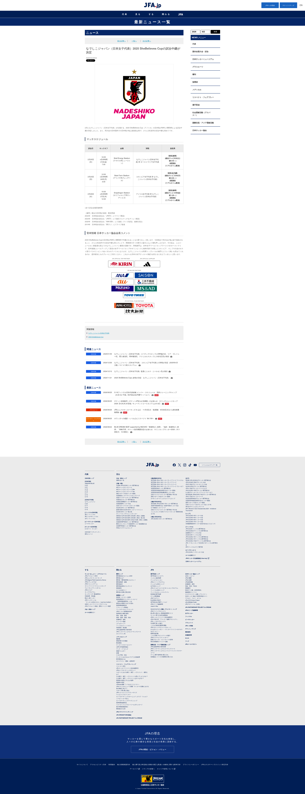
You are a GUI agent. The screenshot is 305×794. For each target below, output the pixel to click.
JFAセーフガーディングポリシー (126, 670)
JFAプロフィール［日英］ (193, 604)
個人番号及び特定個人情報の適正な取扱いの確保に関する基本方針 (156, 764)
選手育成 (196, 104)
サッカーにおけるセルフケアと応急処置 (128, 657)
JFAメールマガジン (191, 644)
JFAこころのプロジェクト (158, 621)
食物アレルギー (120, 651)
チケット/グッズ (288, 5)
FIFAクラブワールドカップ (124, 528)
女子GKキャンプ (155, 586)
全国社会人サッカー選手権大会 (125, 499)
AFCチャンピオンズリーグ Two (125, 491)
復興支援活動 (154, 633)
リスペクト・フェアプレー (203, 97)
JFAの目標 (188, 580)
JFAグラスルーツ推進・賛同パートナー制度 (98, 606)
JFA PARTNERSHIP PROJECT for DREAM (129, 718)
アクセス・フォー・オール (193, 598)
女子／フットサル (90, 518)
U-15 (86, 497)
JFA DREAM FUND (191, 602)
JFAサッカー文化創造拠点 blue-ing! (196, 558)
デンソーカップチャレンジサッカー (126, 514)
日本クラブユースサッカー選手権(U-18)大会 (164, 494)
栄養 (117, 653)
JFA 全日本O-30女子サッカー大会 (196, 482)
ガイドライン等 (120, 634)
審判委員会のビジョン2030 (124, 576)
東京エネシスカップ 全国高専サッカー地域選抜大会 (131, 524)
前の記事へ (121, 41)
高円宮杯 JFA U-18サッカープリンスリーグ (163, 484)
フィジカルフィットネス (123, 625)
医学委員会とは (120, 659)
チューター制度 (120, 621)
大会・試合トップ (121, 478)
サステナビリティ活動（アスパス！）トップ (164, 609)
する (151, 14)
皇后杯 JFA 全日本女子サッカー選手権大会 (198, 480)
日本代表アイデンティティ (93, 532)
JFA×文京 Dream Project (192, 600)
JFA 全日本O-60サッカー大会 (194, 519)
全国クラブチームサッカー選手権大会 (127, 497)
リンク (187, 641)
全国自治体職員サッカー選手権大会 (126, 501)
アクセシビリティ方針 (98, 764)
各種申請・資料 (120, 619)
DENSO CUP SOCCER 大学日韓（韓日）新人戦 (130, 518)
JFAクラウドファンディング (124, 712)
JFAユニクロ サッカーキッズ (93, 578)
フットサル (188, 616)
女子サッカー (189, 613)
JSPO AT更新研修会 (122, 647)
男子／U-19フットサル (91, 516)
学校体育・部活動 (90, 596)
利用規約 (112, 764)
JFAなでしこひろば (90, 582)
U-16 (86, 495)
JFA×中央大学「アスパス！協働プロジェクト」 (164, 619)
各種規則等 (188, 635)
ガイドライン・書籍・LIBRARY (125, 661)
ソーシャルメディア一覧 (209, 465)
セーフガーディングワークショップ (126, 700)
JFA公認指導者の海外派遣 (124, 629)
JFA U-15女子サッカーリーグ (194, 496)
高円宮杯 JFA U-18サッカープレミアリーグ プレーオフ (167, 486)
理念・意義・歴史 (121, 615)
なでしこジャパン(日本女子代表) (98, 333)
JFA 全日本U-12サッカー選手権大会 (161, 519)
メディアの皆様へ (148, 769)
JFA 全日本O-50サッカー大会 (194, 517)
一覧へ (134, 41)
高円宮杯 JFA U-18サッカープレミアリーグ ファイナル (167, 480)
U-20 (86, 504)
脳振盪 (118, 639)
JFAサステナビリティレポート (160, 637)
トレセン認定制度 (156, 578)
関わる (166, 14)
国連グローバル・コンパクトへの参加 (162, 639)
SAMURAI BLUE (89, 483)
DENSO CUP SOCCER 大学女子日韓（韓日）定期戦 (131, 520)
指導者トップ (120, 595)
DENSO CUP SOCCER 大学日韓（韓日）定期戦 (130, 516)
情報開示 (188, 588)
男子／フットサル (90, 514)
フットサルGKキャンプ (157, 590)
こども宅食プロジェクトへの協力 (160, 635)
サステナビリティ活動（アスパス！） (196, 594)
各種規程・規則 (189, 584)
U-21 (86, 487)
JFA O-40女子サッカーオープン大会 (196, 484)
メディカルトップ (121, 637)
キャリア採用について (165, 769)
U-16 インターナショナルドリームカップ (163, 498)
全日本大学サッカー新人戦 (124, 512)
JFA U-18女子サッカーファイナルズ (196, 488)
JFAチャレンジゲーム (91, 584)
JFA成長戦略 (189, 582)
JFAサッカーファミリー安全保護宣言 (162, 617)
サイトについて (82, 764)
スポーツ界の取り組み (122, 690)
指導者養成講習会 (121, 605)
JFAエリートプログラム (158, 582)
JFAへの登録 (270, 5)
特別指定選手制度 (156, 594)
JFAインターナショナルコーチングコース (128, 632)
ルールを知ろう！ (191, 555)
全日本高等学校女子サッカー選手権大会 (197, 498)
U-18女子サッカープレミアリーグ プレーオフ (199, 492)
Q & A (187, 638)
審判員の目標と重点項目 (123, 592)
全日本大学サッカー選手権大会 (125, 508)
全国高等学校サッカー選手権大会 (161, 488)
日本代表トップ (89, 478)
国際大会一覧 (120, 480)
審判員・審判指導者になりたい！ (126, 580)
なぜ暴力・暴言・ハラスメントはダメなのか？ (130, 678)
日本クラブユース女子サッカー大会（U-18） (199, 504)
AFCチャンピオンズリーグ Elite (125, 489)
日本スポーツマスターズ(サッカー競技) (128, 506)
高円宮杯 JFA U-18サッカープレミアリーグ (163, 482)
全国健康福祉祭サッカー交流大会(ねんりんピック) (200, 523)
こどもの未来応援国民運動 (158, 625)
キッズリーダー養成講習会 (93, 594)
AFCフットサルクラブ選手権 (194, 547)
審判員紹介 (119, 584)
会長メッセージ (189, 576)
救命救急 (119, 643)
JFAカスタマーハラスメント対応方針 (214, 764)
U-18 (86, 491)
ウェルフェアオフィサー (123, 694)
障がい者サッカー (90, 598)
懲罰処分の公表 (120, 709)
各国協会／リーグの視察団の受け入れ (162, 657)
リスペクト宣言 (120, 666)
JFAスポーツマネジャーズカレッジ (161, 627)
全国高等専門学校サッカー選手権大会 (127, 522)
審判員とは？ (120, 578)
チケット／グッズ (190, 629)
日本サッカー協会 (199, 130)
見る (138, 14)
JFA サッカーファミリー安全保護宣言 (127, 668)
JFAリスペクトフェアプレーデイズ (126, 692)
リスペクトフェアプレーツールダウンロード (129, 705)
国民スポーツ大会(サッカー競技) (126, 493)
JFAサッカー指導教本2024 (124, 611)
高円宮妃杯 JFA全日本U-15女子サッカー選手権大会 (201, 494)
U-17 (86, 493)
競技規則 (119, 588)
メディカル (196, 89)
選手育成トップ (155, 574)
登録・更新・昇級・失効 (123, 617)
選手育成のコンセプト (157, 576)
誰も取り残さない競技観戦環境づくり (162, 613)
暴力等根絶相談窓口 (122, 707)
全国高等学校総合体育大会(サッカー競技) (163, 490)
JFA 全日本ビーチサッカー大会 (195, 552)
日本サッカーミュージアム (203, 59)
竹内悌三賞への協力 (156, 623)
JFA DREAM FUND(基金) (123, 715)
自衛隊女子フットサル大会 (193, 533)
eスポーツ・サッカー (91, 529)
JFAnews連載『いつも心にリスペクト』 (128, 684)
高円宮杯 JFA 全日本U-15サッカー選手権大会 (164, 503)
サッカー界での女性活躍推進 (159, 615)
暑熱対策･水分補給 (121, 641)
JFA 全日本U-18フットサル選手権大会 (197, 537)
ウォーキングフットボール (93, 588)
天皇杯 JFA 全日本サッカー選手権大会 (127, 485)
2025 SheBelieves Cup (95, 337)
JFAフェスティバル (90, 600)
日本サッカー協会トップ (192, 574)
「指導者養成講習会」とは (124, 601)
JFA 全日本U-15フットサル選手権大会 (197, 539)
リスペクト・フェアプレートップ (126, 664)
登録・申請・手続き (191, 586)
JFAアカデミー (155, 598)
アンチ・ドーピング (122, 649)
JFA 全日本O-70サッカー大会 (194, 521)
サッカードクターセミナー (124, 645)
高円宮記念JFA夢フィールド (159, 602)
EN (301, 5)
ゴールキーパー (120, 623)
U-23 (86, 485)
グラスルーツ (197, 66)
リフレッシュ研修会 (122, 607)
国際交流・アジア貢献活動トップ (160, 644)
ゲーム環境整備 (155, 596)
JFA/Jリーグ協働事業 (157, 604)
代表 (125, 14)
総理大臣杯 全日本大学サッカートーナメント (129, 510)
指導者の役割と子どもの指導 (124, 680)
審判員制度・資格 (121, 582)
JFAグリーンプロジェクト (158, 611)
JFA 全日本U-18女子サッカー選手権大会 (197, 490)
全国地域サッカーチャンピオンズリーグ (128, 495)
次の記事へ (147, 41)
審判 (194, 74)
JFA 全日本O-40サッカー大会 (194, 515)
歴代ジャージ (89, 534)
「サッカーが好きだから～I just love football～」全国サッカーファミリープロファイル (99, 603)
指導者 (195, 82)
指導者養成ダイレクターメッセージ (126, 599)
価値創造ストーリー (191, 592)
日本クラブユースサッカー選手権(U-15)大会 (164, 510)
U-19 (86, 489)
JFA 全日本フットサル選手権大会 (195, 529)
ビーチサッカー (89, 523)
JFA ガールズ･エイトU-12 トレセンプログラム (164, 588)
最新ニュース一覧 (152, 21)
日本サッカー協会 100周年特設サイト (196, 596)
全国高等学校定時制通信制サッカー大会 (163, 492)
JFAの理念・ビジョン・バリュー (152, 749)
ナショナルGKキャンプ (157, 584)
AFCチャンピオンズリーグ (124, 487)
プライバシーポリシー (191, 764)
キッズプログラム (90, 592)
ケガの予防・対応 (121, 655)
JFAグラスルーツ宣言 (91, 576)
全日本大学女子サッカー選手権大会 (196, 486)
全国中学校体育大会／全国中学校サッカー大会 (164, 506)
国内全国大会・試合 (200, 51)
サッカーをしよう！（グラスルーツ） (96, 574)
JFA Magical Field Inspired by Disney (95, 580)
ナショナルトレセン (156, 580)
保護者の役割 (120, 682)
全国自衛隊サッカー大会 (123, 503)
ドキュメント (189, 622)
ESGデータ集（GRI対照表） (193, 590)
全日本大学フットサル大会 (193, 535)
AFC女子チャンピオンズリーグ (195, 506)
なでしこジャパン (90, 502)
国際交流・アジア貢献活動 (203, 122)
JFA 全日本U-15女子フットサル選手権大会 (198, 541)
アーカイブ (134, 769)
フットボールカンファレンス (124, 609)
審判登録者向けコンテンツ (124, 586)
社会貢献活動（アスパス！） (201, 113)
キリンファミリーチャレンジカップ (95, 586)
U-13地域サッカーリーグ (158, 508)
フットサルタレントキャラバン (160, 592)
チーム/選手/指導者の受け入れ (159, 655)
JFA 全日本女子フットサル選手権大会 (197, 531)
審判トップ (119, 574)
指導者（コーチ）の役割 (123, 597)
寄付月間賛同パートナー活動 (159, 641)
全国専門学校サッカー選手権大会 (126, 526)
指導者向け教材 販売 (122, 613)
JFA (152, 569)
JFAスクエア (88, 590)
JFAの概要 (188, 578)
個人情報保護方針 (123, 764)
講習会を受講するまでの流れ (124, 603)
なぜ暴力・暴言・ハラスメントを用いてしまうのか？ (132, 676)
